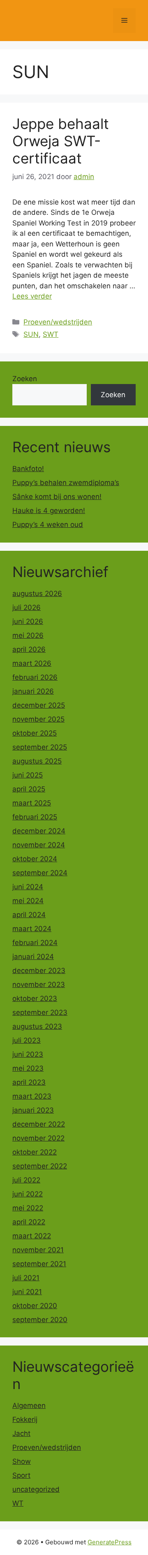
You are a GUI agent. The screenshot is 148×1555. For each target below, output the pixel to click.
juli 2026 (26, 607)
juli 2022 (26, 1180)
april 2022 (28, 1222)
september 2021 (39, 1264)
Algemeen (29, 1405)
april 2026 (29, 649)
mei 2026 (28, 635)
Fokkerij (24, 1419)
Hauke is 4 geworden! (48, 510)
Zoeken (24, 379)
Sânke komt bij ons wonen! (57, 496)
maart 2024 (31, 929)
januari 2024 (33, 956)
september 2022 (39, 1166)
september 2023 (39, 1012)
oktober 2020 (34, 1306)
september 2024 (39, 873)
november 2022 (38, 1138)
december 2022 (38, 1124)
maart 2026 (31, 663)
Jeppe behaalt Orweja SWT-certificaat (60, 141)
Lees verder (32, 296)
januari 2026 (33, 691)
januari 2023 (33, 1110)
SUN (31, 334)
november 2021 (38, 1250)
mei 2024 (28, 901)
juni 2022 (27, 1194)
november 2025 (38, 719)
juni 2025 (27, 775)
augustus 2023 (37, 1026)
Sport (21, 1475)
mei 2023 (28, 1068)
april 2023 (29, 1082)
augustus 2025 (37, 761)
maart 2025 (31, 803)
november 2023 (38, 984)
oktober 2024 (34, 859)
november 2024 (38, 845)
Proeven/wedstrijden (57, 322)
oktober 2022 (34, 1152)
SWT (50, 334)
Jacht (21, 1433)
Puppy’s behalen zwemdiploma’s (65, 482)
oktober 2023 (34, 998)
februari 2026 (35, 677)
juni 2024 (27, 887)
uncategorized (36, 1489)
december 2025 (38, 705)
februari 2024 (35, 943)
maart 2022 (31, 1236)
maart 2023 (31, 1096)
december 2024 (38, 831)
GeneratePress (110, 1542)
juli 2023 (26, 1040)
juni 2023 (27, 1054)
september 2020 (39, 1320)
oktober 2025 (34, 733)
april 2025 (28, 789)
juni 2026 (27, 621)
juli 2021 (25, 1278)
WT (17, 1503)
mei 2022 (27, 1208)
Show (21, 1461)
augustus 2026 (37, 593)
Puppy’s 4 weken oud (47, 524)
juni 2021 (27, 1292)
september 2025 (39, 747)
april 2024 (29, 915)
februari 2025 (34, 817)
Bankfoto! (28, 469)
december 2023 (38, 970)
